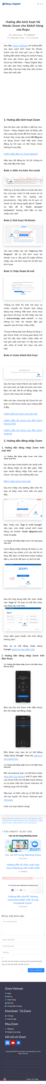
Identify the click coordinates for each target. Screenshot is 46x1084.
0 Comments (33, 38)
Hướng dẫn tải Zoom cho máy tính (21, 413)
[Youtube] (12, 1042)
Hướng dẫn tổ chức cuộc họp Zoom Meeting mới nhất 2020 (23, 866)
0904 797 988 (32, 1079)
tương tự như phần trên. (23, 649)
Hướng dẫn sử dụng (17, 38)
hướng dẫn (10, 818)
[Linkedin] (18, 1042)
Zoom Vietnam (20, 45)
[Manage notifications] (4, 1079)
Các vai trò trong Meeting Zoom (23, 854)
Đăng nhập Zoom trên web (17, 481)
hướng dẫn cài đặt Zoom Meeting (25, 818)
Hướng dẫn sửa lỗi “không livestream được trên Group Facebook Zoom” (23, 899)
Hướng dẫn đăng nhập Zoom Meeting (25, 821)
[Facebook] (7, 1042)
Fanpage (8, 799)
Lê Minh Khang (17, 35)
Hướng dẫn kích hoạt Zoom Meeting (25, 823)
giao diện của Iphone (14, 776)
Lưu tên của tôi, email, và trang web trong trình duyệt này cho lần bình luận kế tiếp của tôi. (22, 962)
